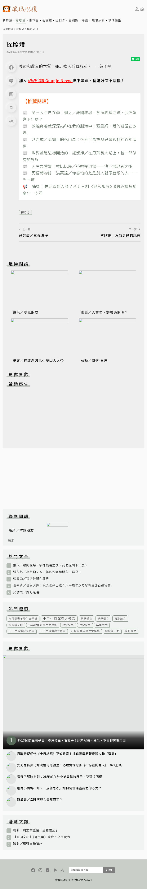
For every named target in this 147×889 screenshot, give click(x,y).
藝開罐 (47, 20)
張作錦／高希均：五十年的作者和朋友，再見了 (47, 572)
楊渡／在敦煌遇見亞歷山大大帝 (38, 360)
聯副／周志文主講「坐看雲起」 (36, 830)
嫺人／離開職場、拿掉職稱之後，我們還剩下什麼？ (50, 565)
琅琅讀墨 (114, 20)
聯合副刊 (32, 29)
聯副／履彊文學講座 (27, 843)
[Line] (11, 81)
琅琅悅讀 (8, 29)
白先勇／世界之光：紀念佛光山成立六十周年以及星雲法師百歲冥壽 (62, 585)
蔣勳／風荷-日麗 (94, 360)
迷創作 (60, 20)
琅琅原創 (98, 20)
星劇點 (73, 20)
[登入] (137, 9)
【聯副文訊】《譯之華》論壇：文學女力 (41, 837)
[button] (11, 94)
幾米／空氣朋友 (25, 312)
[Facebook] (11, 67)
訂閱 (109, 870)
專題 (85, 20)
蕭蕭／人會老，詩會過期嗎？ (104, 312)
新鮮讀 (7, 20)
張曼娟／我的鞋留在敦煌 (31, 578)
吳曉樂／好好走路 (26, 592)
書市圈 (34, 20)
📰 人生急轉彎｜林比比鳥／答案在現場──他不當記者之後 (77, 166)
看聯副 (21, 20)
